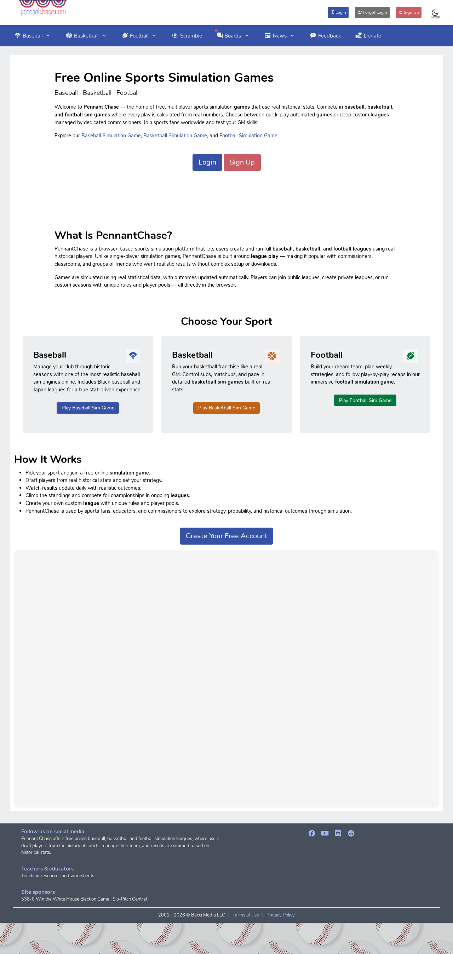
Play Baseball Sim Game (88, 407)
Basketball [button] (86, 35)
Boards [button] (232, 35)
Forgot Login (374, 12)
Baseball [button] (32, 35)
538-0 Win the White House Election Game (65, 899)
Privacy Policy (280, 915)
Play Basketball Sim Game (226, 407)
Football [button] (139, 35)
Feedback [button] (329, 35)
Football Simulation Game (248, 135)
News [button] (280, 35)
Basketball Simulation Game (175, 135)
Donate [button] (372, 35)
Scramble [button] (191, 35)
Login (340, 12)
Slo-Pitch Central (130, 899)
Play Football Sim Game (365, 400)
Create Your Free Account (226, 536)
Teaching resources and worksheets (57, 876)
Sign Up (411, 12)
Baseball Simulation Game (111, 135)
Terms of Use (246, 915)
